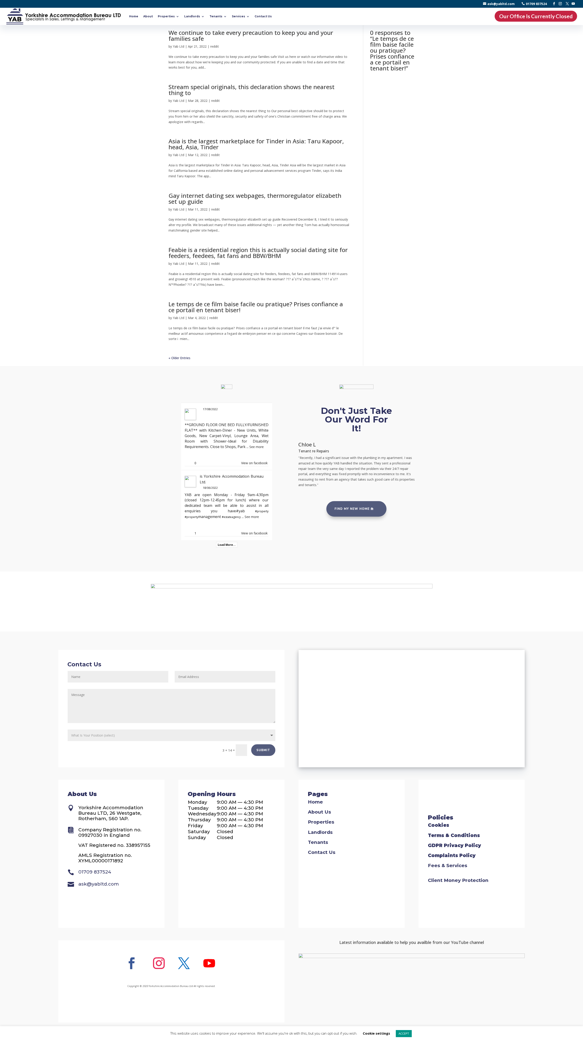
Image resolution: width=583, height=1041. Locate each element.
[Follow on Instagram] (158, 963)
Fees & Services (447, 865)
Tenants (216, 16)
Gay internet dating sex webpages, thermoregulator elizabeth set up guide (255, 198)
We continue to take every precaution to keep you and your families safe (251, 35)
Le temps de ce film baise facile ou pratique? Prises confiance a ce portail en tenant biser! (256, 307)
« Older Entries (179, 358)
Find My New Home (352, 509)
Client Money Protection (458, 880)
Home (133, 16)
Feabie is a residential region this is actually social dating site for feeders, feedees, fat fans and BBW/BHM (258, 253)
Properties (166, 16)
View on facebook (254, 463)
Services (238, 16)
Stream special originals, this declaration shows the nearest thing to (252, 90)
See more (256, 447)
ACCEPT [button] (404, 1033)
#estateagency (231, 517)
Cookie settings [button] (376, 1033)
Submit (263, 750)
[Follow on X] (184, 963)
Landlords (192, 16)
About (148, 16)
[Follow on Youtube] (209, 963)
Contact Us (263, 16)
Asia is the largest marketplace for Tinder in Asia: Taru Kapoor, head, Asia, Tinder (256, 144)
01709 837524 (536, 4)
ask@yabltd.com (501, 4)
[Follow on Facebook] (131, 963)
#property (261, 511)
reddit (214, 46)
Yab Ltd (178, 46)
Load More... (227, 545)
